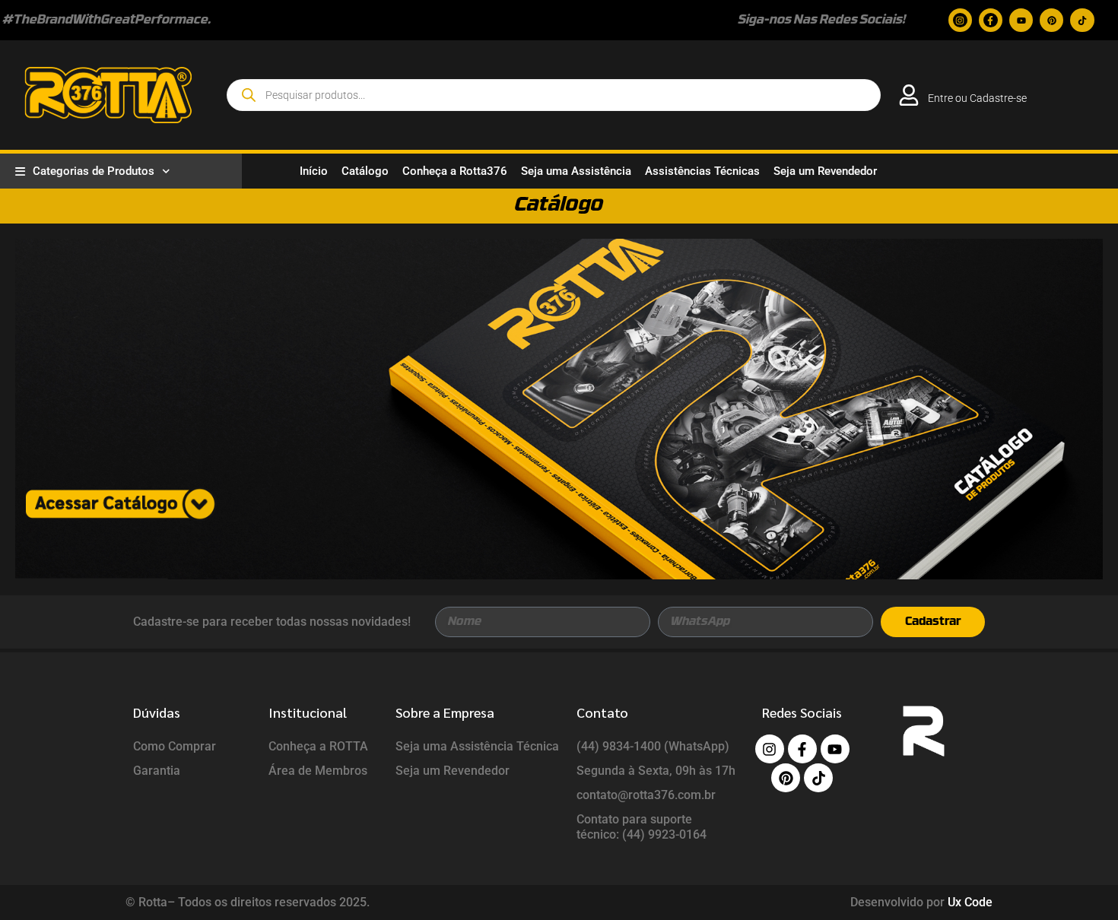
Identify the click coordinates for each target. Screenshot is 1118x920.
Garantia (156, 770)
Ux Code (970, 902)
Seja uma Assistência (576, 171)
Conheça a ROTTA (318, 746)
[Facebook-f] (990, 20)
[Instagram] (960, 20)
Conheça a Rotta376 (454, 171)
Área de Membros (317, 770)
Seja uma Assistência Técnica (477, 746)
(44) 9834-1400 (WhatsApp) (652, 746)
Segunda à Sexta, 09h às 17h (655, 770)
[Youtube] (1021, 20)
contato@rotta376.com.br (646, 795)
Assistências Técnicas (702, 171)
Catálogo (365, 171)
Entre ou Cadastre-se (977, 98)
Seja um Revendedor (825, 171)
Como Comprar (174, 746)
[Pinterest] (1051, 20)
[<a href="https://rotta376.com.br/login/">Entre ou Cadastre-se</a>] (908, 95)
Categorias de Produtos (93, 171)
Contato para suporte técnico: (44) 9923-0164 (641, 827)
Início (314, 171)
